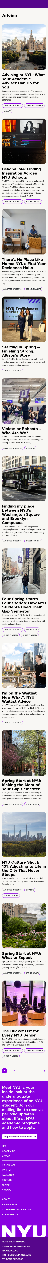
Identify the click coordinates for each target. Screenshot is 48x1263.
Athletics (30, 448)
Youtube (7, 1180)
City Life (30, 890)
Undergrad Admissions (16, 1246)
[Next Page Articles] (44, 1070)
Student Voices (33, 202)
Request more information (18, 1136)
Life (4, 1146)
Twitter (6, 1169)
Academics (8, 1151)
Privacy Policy (11, 1204)
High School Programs (16, 1255)
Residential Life (33, 289)
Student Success (12, 1259)
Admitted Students (12, 105)
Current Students (34, 105)
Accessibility (10, 1214)
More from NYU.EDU (13, 1241)
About (6, 1199)
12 (34, 1070)
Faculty (7, 111)
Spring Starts (32, 630)
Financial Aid (10, 1251)
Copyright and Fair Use (16, 1209)
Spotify (6, 1190)
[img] (24, 47)
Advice (6, 1156)
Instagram (8, 1164)
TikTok (5, 1185)
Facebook (8, 1175)
